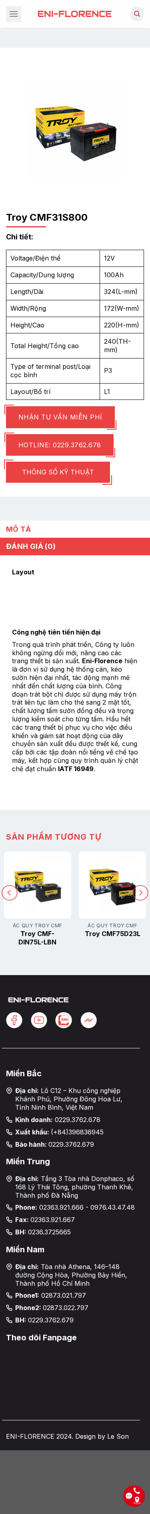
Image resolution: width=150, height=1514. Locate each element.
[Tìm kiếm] (137, 14)
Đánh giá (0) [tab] (31, 546)
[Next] (140, 893)
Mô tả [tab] (18, 529)
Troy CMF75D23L (112, 934)
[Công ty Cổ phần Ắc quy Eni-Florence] (75, 13)
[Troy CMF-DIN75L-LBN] (37, 885)
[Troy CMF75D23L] (112, 885)
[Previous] (10, 893)
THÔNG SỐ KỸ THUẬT (58, 472)
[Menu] (13, 14)
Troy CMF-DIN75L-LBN (37, 938)
